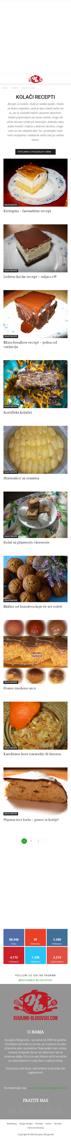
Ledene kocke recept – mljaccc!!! (29, 277)
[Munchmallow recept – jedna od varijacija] (35, 314)
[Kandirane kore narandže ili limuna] (35, 726)
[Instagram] (30, 1110)
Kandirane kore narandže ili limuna (32, 754)
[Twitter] (49, 1110)
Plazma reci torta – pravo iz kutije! (31, 820)
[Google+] (21, 1110)
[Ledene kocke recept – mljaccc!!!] (35, 248)
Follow (36, 930)
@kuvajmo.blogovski (35, 980)
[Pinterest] (40, 1110)
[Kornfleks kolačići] (35, 384)
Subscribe (57, 948)
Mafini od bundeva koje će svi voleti (32, 607)
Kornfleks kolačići (17, 412)
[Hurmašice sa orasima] (35, 450)
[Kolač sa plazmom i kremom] (35, 515)
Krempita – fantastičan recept (27, 211)
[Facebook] (12, 1110)
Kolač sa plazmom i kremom (26, 542)
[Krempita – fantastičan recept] (35, 183)
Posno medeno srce (19, 688)
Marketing (12, 1123)
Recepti (58, 1123)
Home (5, 87)
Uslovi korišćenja (35, 1127)
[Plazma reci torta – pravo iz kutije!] (35, 791)
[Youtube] (58, 1110)
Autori (48, 1123)
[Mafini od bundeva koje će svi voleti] (35, 579)
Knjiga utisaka (26, 1123)
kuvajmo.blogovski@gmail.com (47, 1088)
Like (14, 930)
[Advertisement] (35, 37)
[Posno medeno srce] (35, 652)
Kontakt (39, 1123)
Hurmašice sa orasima (21, 478)
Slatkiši (15, 87)
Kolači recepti (10, 205)
